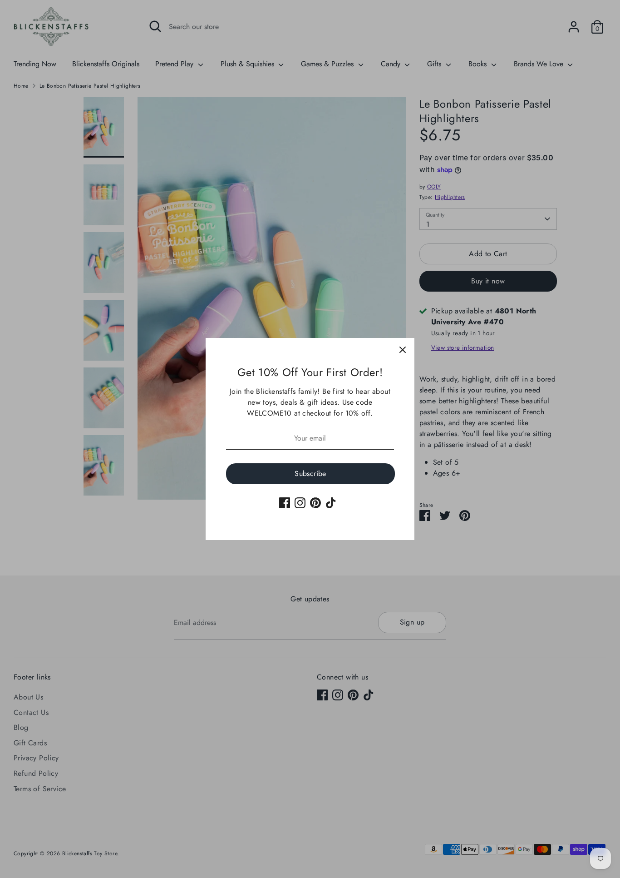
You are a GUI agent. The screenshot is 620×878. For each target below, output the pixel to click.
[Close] (403, 350)
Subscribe (310, 473)
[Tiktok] (330, 502)
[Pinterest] (315, 502)
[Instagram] (300, 502)
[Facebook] (284, 502)
